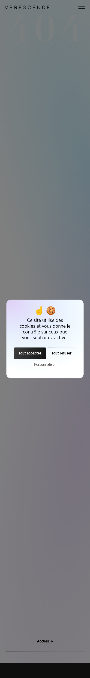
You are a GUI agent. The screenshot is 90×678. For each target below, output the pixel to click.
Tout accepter (29, 353)
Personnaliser (45, 364)
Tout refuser (61, 353)
